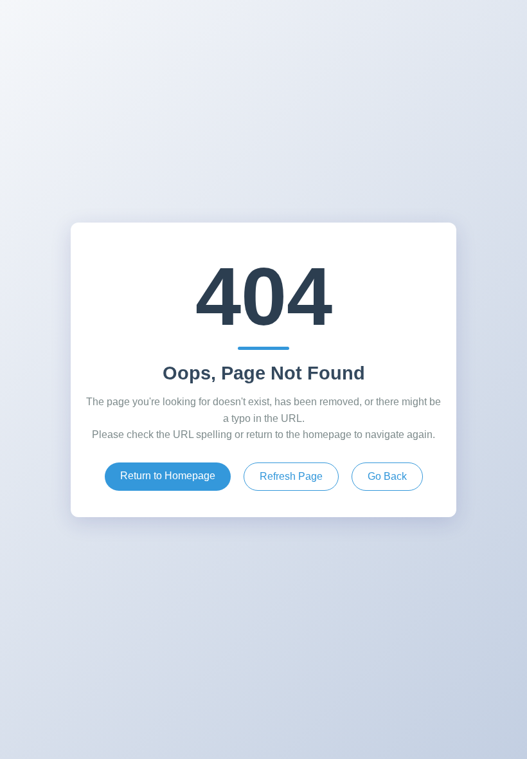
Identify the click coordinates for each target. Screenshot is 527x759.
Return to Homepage (167, 475)
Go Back (387, 476)
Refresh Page (291, 476)
